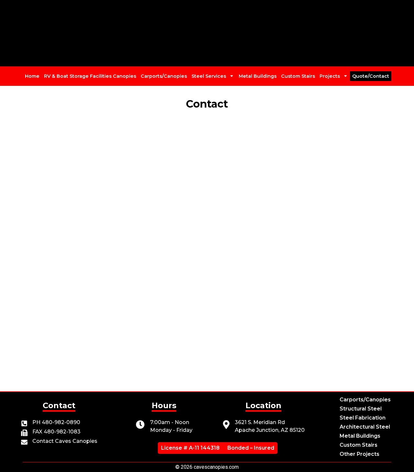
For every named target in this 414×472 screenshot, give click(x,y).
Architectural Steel (365, 427)
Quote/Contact (370, 76)
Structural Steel (361, 409)
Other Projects (359, 454)
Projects (330, 76)
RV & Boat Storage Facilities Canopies (90, 76)
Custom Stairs (298, 76)
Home (32, 76)
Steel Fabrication (363, 418)
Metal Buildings (258, 76)
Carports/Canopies (164, 76)
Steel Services (208, 76)
